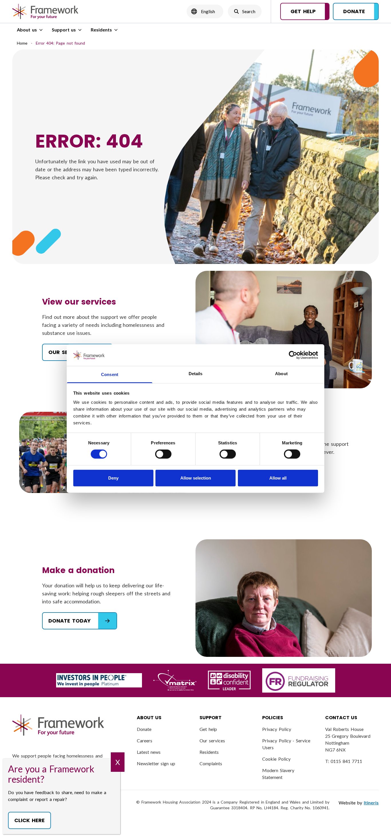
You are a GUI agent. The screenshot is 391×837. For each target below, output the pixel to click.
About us (27, 29)
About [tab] (281, 373)
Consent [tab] (109, 374)
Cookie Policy (276, 759)
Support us (64, 29)
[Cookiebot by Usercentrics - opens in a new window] (293, 355)
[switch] (163, 454)
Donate (144, 729)
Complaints (211, 763)
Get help (208, 729)
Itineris (371, 802)
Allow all (278, 477)
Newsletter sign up (156, 763)
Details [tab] (196, 373)
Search (244, 13)
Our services (212, 740)
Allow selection (195, 477)
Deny (113, 477)
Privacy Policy (276, 729)
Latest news (149, 752)
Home (22, 43)
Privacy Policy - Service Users (286, 744)
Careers (144, 740)
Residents (101, 29)
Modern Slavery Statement (278, 774)
